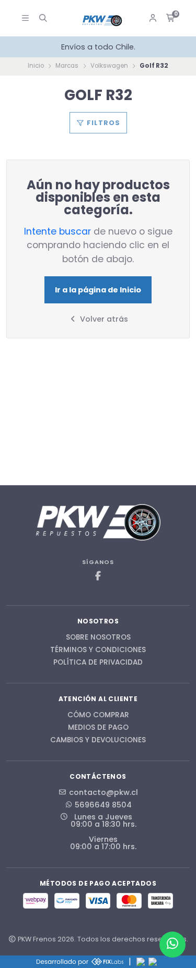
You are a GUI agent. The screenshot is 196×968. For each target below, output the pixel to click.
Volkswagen (109, 66)
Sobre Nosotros (98, 637)
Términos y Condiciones (98, 650)
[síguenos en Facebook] (98, 576)
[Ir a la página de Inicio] (102, 21)
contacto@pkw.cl (103, 792)
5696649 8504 (103, 804)
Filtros (102, 122)
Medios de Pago (98, 727)
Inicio (36, 66)
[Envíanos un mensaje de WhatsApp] (172, 945)
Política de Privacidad (98, 662)
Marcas (66, 66)
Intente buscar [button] (57, 231)
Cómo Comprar (98, 715)
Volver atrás (103, 319)
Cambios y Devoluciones (98, 740)
